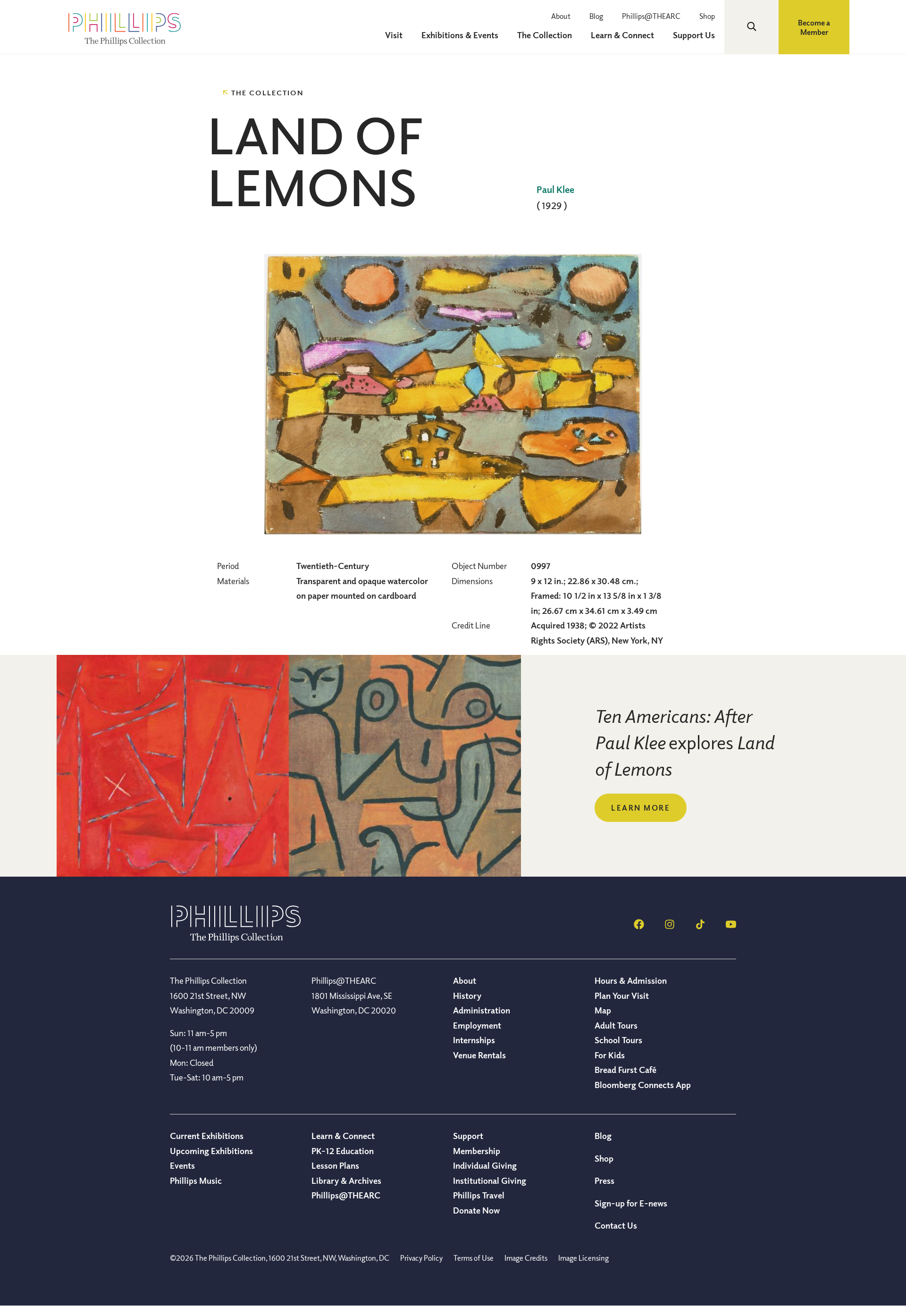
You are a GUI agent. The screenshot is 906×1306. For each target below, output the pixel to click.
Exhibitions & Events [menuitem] (459, 35)
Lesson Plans (335, 1165)
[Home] (236, 939)
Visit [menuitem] (394, 35)
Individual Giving (485, 1165)
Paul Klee (555, 189)
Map (603, 1010)
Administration (481, 1010)
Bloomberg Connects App (643, 1085)
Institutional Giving (489, 1180)
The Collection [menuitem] (544, 35)
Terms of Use (473, 1258)
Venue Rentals (479, 1055)
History (467, 995)
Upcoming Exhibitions (211, 1151)
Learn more (640, 807)
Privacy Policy (421, 1258)
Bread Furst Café (625, 1069)
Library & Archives (346, 1180)
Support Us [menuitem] (694, 35)
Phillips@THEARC (651, 16)
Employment (477, 1025)
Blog (596, 16)
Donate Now (476, 1210)
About (560, 16)
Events (182, 1165)
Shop (707, 16)
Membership (476, 1151)
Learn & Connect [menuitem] (622, 35)
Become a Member (814, 27)
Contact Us (616, 1225)
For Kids (610, 1055)
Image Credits (525, 1258)
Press (604, 1180)
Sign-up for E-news (631, 1203)
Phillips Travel (478, 1195)
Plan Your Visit (622, 995)
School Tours (618, 1040)
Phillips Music (196, 1180)
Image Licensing (583, 1258)
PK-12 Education (342, 1151)
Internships (474, 1040)
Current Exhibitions (206, 1135)
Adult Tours (616, 1025)
